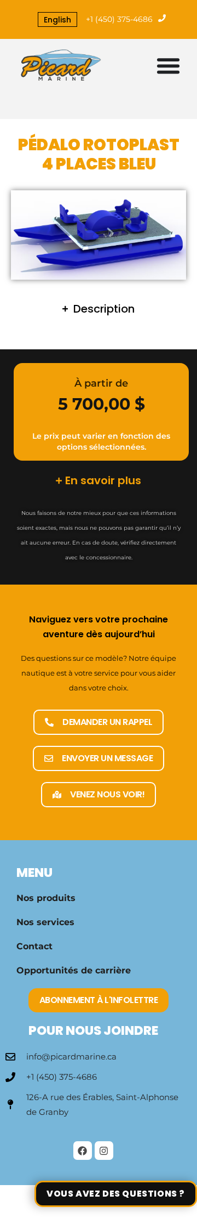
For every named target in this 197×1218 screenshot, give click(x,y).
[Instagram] (104, 1150)
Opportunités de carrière (73, 970)
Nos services (45, 922)
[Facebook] (82, 1150)
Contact (34, 946)
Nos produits (46, 898)
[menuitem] (57, 20)
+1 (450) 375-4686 (119, 19)
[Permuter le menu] (168, 65)
